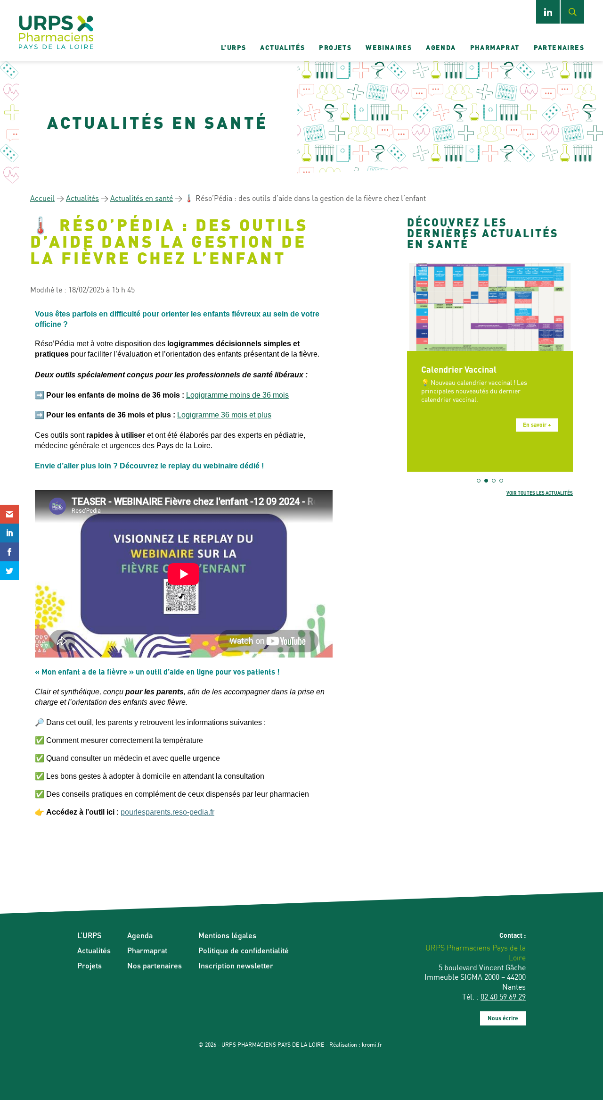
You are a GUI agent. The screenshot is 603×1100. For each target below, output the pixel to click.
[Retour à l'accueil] (56, 33)
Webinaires (389, 47)
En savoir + (537, 424)
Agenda (441, 47)
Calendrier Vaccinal (459, 369)
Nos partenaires (154, 965)
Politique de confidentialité (243, 950)
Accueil (42, 198)
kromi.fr (372, 1044)
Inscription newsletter (235, 965)
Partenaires (559, 47)
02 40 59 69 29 (503, 996)
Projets (335, 47)
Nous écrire (503, 1018)
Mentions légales (227, 935)
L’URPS (233, 47)
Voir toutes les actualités (539, 493)
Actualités (282, 47)
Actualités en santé (141, 198)
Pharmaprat (495, 47)
